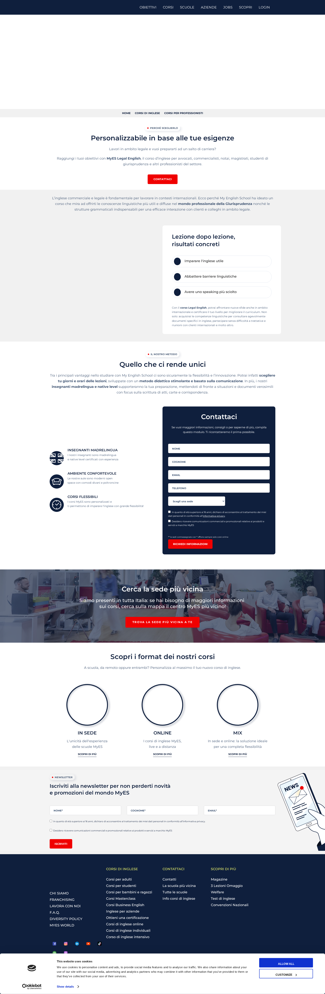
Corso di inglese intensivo (127, 937)
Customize (284, 974)
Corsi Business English (125, 905)
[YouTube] (88, 943)
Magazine (219, 879)
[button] (163, 179)
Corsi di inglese (147, 113)
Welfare (217, 892)
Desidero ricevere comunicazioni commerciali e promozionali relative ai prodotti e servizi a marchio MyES (216, 523)
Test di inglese (223, 899)
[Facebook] (54, 943)
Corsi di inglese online (124, 924)
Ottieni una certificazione (127, 918)
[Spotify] (54, 953)
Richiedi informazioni (190, 544)
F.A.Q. (55, 912)
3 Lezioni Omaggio (227, 886)
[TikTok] (99, 943)
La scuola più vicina (179, 886)
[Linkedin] (77, 943)
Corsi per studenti (121, 886)
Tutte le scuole (174, 892)
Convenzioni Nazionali (229, 905)
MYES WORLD (62, 925)
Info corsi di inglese (178, 899)
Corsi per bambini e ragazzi (129, 892)
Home (126, 113)
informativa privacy (214, 516)
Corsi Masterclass (120, 899)
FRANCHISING (62, 900)
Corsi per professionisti (183, 113)
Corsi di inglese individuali (128, 931)
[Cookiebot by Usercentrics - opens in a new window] (31, 986)
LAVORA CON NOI (65, 906)
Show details (65, 986)
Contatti (169, 879)
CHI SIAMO (59, 893)
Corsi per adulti (119, 879)
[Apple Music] (65, 953)
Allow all (286, 963)
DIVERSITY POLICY (66, 919)
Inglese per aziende (122, 911)
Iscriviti (61, 844)
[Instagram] (65, 943)
